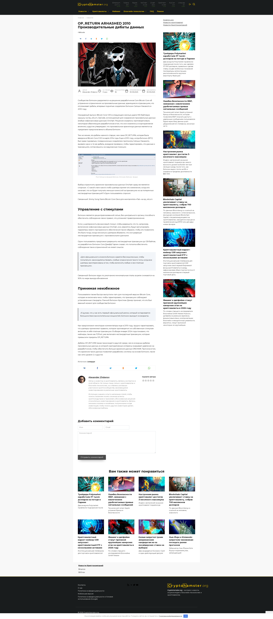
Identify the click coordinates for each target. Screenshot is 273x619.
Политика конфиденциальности (91, 591)
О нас (80, 588)
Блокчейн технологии (134, 11)
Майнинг (116, 11)
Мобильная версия (85, 594)
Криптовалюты (99, 11)
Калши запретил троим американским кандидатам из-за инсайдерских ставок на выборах (151, 542)
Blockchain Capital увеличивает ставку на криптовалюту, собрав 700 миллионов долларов (177, 203)
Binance (81, 569)
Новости (82, 11)
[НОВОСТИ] (179, 49)
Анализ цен (168, 20)
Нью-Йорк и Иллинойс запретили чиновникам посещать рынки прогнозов (181, 541)
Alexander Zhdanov (99, 377)
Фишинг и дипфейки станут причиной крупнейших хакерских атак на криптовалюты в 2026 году (177, 304)
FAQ (152, 11)
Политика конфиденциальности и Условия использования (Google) (95, 598)
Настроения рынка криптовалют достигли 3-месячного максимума (176, 154)
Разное (160, 11)
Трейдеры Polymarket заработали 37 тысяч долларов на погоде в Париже (179, 56)
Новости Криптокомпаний (175, 25)
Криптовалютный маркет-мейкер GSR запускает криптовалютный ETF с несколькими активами (176, 254)
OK (185, 616)
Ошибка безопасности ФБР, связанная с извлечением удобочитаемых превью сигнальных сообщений (177, 105)
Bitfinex (81, 572)
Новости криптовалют (173, 22)
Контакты (82, 585)
